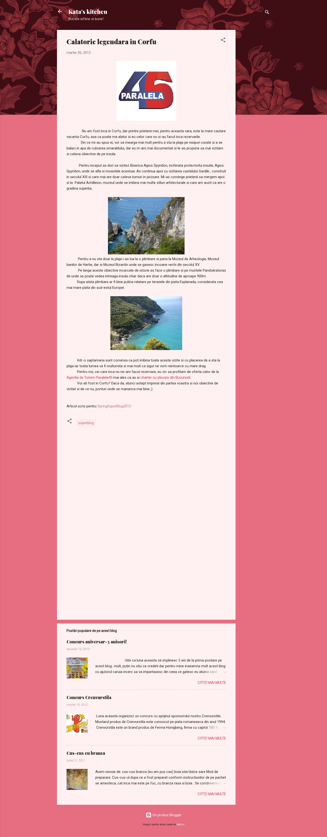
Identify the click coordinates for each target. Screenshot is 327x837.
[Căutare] (267, 13)
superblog (86, 423)
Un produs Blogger (166, 815)
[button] (223, 40)
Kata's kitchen (87, 11)
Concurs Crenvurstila (89, 697)
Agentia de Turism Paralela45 (89, 377)
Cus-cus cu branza (86, 753)
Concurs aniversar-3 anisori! (97, 642)
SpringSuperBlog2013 (114, 406)
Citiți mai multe (212, 682)
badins (181, 824)
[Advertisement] (254, 101)
